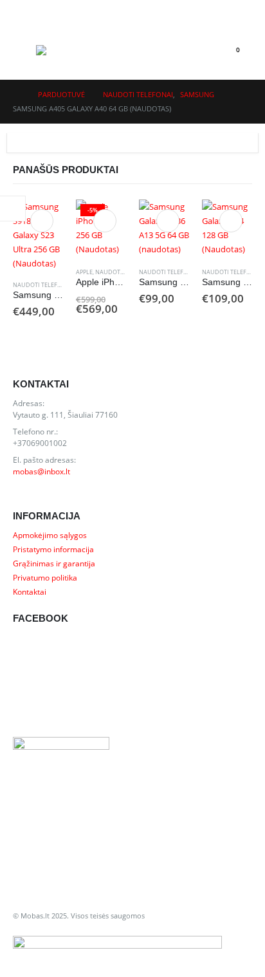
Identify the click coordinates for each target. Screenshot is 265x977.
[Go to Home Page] (16, 95)
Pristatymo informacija (53, 549)
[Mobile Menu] (24, 50)
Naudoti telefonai (42, 285)
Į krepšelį (41, 220)
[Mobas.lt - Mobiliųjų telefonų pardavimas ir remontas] (61, 50)
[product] (38, 235)
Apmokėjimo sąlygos (50, 535)
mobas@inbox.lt (41, 471)
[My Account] (23, 10)
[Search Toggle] (202, 50)
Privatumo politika (45, 577)
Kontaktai (29, 591)
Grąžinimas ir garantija (54, 563)
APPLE (84, 272)
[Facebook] (239, 10)
